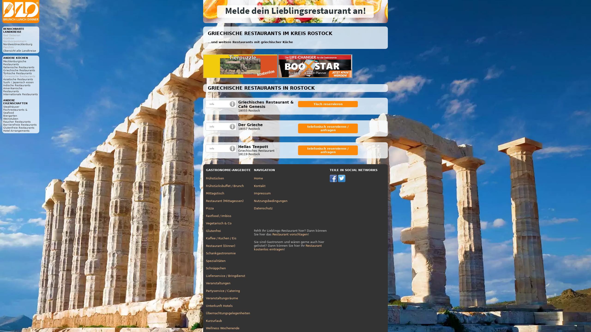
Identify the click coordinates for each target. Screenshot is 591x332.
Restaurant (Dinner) (220, 246)
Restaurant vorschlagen (290, 234)
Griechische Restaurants (19, 70)
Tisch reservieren (328, 104)
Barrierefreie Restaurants (20, 124)
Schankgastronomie (221, 253)
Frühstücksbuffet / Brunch (225, 186)
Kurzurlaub (214, 321)
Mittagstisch (215, 193)
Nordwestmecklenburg (17, 44)
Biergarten (10, 115)
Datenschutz (263, 208)
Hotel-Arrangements (16, 130)
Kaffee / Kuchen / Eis (221, 238)
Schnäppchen (216, 268)
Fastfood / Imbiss (218, 216)
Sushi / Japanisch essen (18, 82)
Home (258, 178)
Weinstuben (10, 118)
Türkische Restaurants (17, 73)
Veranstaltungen (218, 283)
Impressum (262, 193)
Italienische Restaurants (18, 67)
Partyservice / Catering (223, 291)
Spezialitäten (216, 261)
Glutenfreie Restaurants (18, 127)
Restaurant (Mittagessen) (225, 201)
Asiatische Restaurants (18, 79)
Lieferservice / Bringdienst (225, 276)
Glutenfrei (213, 231)
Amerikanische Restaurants (12, 90)
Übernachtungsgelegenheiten (228, 313)
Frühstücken (215, 178)
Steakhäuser (11, 106)
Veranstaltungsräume (222, 298)
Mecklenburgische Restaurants (14, 63)
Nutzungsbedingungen (270, 201)
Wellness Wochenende (222, 328)
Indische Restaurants (16, 85)
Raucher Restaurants (17, 121)
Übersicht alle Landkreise (19, 50)
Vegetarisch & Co (219, 223)
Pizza (210, 208)
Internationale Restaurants (20, 94)
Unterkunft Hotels (219, 306)
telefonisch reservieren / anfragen (328, 128)
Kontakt (259, 186)
